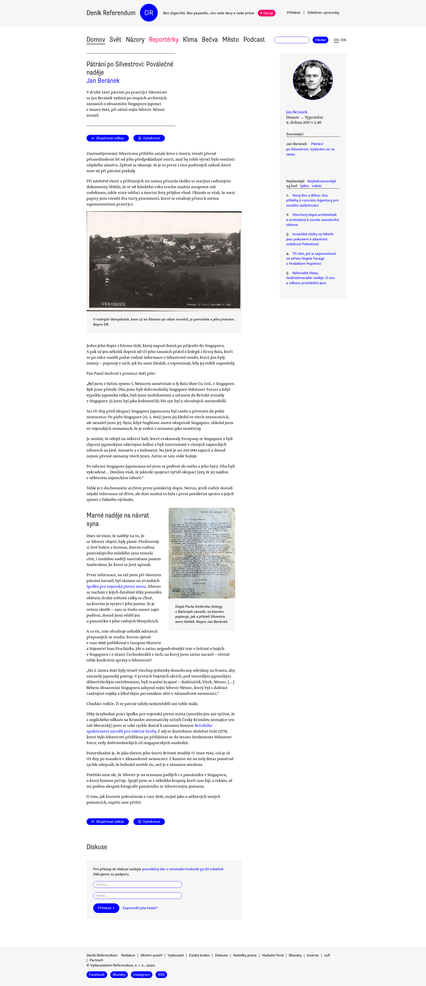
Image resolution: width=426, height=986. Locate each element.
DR (149, 12)
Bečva (210, 39)
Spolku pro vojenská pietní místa (116, 586)
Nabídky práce (245, 955)
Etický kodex (199, 955)
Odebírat (323, 12)
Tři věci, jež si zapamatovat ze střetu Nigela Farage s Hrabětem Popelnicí (311, 258)
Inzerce (313, 955)
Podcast (254, 39)
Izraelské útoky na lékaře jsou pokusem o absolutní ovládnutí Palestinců (309, 239)
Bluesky (295, 955)
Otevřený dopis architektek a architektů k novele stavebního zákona (312, 220)
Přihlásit (293, 12)
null (327, 955)
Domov (96, 39)
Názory (135, 39)
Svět (115, 39)
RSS (161, 974)
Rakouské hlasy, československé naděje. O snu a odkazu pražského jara (310, 278)
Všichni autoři (151, 955)
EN (343, 40)
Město (230, 39)
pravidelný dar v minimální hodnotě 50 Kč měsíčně (182, 869)
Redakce (128, 955)
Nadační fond (273, 955)
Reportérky (163, 39)
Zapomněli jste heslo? (140, 908)
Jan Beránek (103, 80)
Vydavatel (176, 955)
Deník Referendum (111, 12)
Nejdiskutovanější (321, 181)
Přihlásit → (106, 908)
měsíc (316, 186)
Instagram (141, 974)
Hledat (320, 40)
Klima (190, 39)
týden (304, 186)
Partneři (96, 960)
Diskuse (221, 955)
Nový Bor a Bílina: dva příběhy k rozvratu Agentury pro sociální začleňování (312, 200)
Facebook (97, 974)
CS (336, 40)
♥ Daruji (266, 13)
